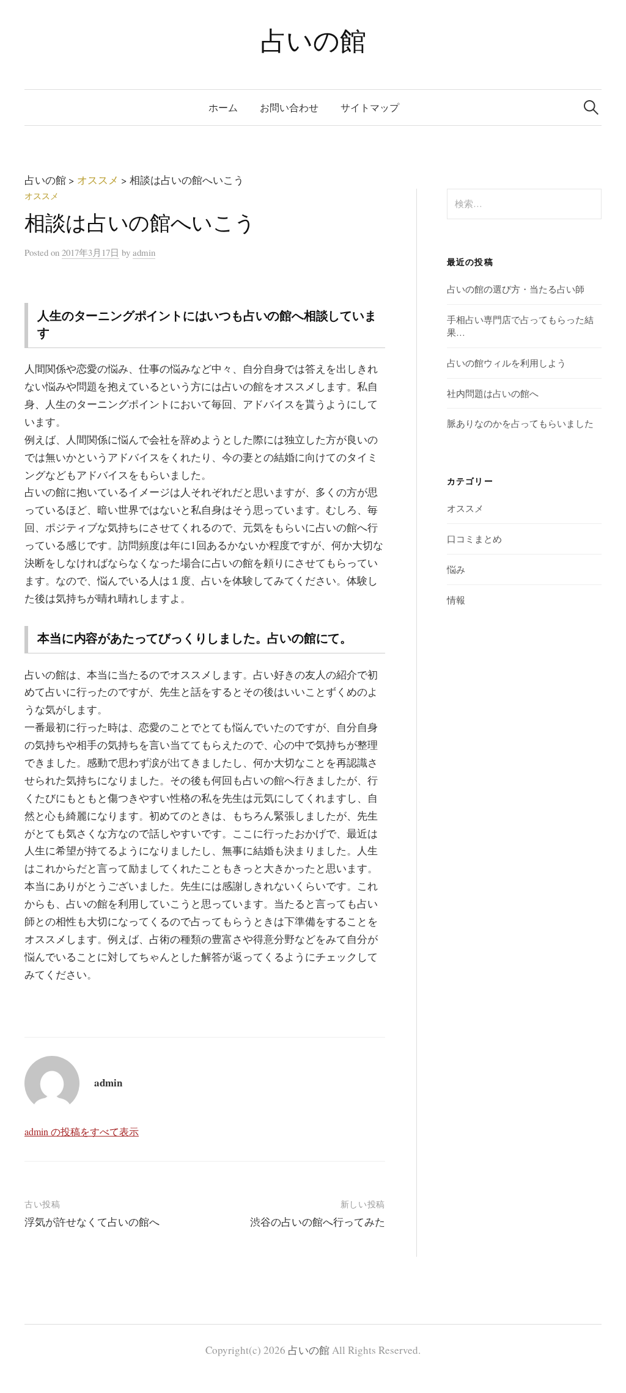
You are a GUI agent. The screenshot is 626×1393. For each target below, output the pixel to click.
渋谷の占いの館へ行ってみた (317, 1222)
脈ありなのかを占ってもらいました (520, 423)
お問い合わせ (289, 107)
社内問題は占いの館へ (493, 393)
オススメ (41, 196)
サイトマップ (370, 107)
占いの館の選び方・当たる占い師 (515, 289)
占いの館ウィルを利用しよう (506, 363)
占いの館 (313, 40)
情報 (456, 600)
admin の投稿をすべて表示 (81, 1131)
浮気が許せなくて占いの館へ (92, 1222)
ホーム (223, 107)
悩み (456, 569)
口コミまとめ (474, 539)
